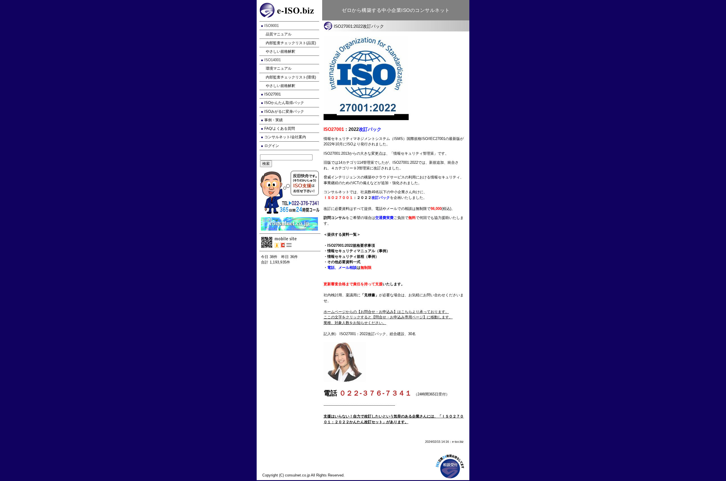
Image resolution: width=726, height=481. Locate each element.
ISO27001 (272, 94)
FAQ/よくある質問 (279, 128)
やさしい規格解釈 (280, 51)
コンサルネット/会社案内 (285, 137)
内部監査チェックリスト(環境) (291, 77)
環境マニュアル (279, 68)
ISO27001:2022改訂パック (359, 26)
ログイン (271, 146)
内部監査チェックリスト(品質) (291, 43)
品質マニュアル (279, 34)
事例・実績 (273, 120)
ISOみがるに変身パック (284, 111)
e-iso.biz (458, 441)
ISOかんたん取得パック (284, 103)
